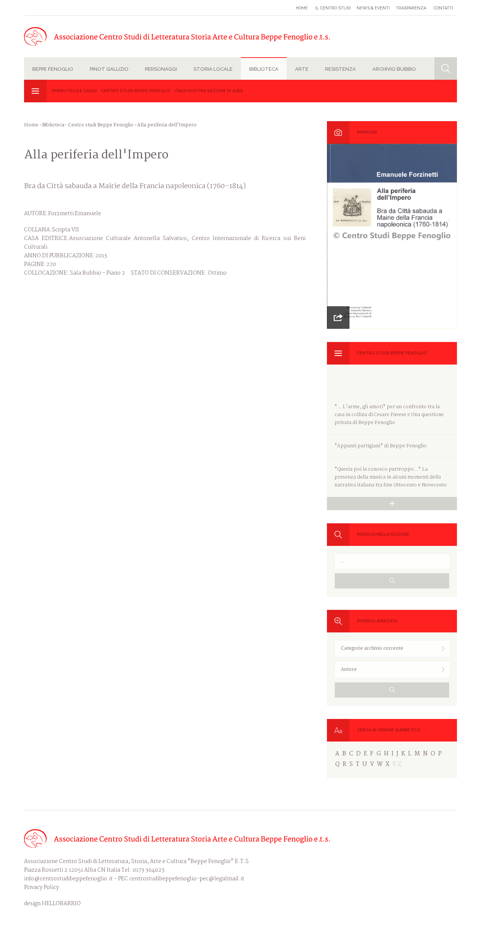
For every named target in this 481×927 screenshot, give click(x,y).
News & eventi (373, 8)
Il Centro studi (333, 8)
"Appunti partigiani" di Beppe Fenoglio (380, 446)
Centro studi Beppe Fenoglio (136, 90)
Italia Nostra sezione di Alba (208, 90)
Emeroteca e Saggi (74, 90)
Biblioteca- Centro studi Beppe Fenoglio (87, 125)
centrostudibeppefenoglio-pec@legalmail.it (186, 878)
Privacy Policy (41, 887)
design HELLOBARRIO (52, 904)
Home (302, 8)
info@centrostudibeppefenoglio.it (68, 878)
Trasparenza (411, 8)
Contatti (443, 8)
